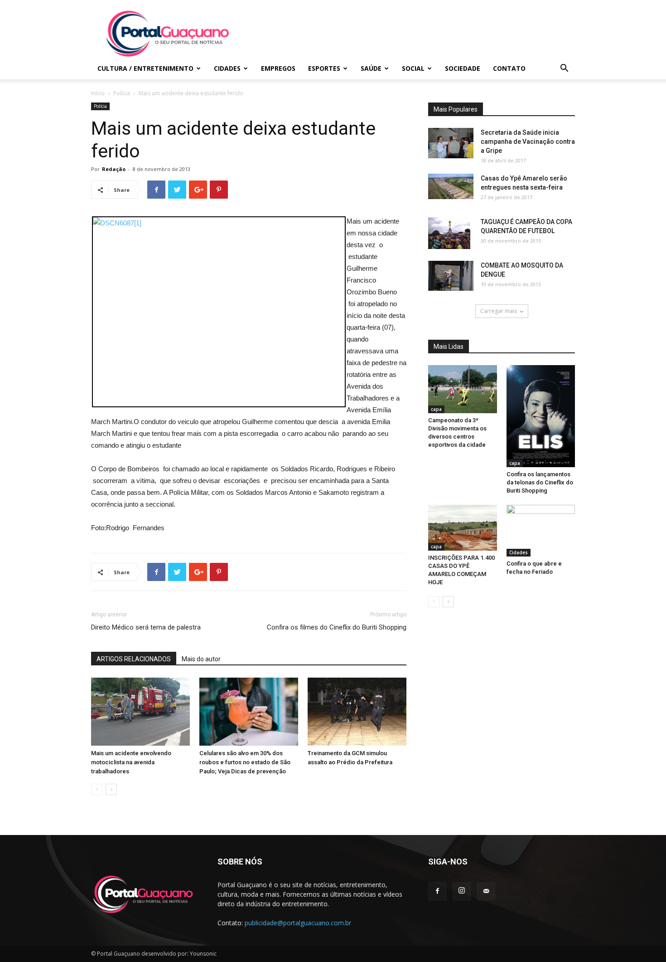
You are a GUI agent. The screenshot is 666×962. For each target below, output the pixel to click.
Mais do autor (201, 659)
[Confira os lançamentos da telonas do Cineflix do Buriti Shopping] (541, 416)
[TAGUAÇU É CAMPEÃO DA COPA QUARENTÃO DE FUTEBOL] (449, 233)
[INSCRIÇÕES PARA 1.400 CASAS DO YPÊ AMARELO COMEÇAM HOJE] (462, 528)
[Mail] (486, 891)
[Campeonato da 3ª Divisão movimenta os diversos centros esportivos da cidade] (462, 389)
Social (413, 68)
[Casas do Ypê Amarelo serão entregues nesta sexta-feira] (450, 186)
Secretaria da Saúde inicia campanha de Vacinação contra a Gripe (528, 141)
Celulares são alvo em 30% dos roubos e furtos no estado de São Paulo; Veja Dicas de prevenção (244, 762)
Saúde (371, 68)
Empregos (278, 68)
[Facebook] (437, 891)
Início (98, 93)
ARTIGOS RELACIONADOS (134, 659)
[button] (564, 69)
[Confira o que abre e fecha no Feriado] (541, 531)
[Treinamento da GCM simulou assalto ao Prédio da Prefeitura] (357, 712)
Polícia (121, 93)
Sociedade (462, 68)
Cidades (227, 68)
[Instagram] (462, 891)
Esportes (324, 68)
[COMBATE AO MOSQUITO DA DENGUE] (450, 276)
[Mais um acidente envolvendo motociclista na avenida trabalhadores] (140, 712)
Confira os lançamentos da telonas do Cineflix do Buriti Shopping (540, 482)
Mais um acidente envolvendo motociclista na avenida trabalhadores (131, 762)
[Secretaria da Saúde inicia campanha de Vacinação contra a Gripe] (450, 143)
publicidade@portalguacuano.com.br (298, 922)
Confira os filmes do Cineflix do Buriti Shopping (336, 627)
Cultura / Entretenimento (145, 68)
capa (436, 409)
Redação (113, 169)
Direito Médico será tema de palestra (146, 627)
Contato (509, 68)
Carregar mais (498, 311)
